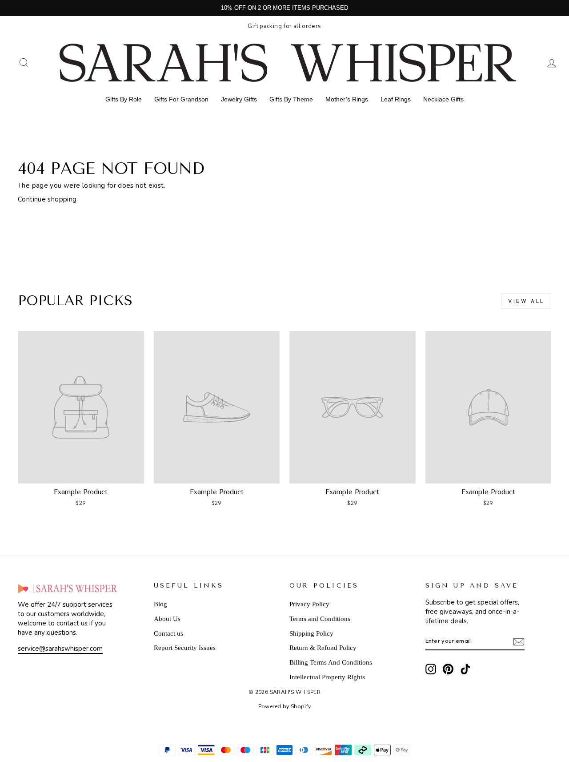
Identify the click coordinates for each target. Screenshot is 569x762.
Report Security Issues (185, 647)
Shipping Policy (311, 633)
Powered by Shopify (284, 706)
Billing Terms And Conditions (330, 662)
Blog (160, 604)
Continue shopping (47, 199)
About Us (167, 618)
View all (526, 301)
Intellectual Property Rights (327, 677)
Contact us (168, 633)
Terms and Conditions (319, 618)
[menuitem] (123, 99)
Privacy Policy (309, 604)
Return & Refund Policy (323, 647)
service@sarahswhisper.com (60, 648)
